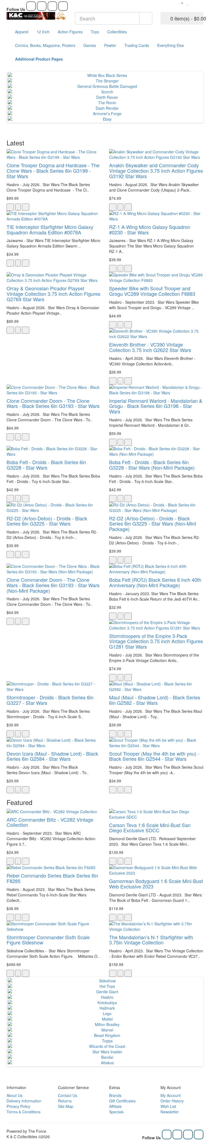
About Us (14, 1095)
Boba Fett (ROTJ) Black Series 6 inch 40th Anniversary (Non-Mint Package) (155, 582)
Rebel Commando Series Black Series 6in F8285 (52, 878)
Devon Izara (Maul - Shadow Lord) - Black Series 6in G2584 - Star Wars (52, 756)
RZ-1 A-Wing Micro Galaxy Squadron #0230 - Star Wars (149, 229)
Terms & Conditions (23, 1111)
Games (89, 45)
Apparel (21, 31)
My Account (171, 1095)
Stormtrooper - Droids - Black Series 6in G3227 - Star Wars (50, 700)
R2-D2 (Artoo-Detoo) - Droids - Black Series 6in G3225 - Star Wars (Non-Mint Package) (152, 524)
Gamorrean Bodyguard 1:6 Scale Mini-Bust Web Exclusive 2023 (156, 883)
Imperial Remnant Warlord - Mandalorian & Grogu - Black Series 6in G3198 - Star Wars (155, 406)
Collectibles (117, 31)
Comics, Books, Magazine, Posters (45, 45)
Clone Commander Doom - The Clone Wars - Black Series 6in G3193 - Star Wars (53, 403)
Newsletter (170, 1111)
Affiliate (115, 1106)
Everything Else (170, 45)
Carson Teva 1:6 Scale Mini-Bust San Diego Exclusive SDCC (150, 827)
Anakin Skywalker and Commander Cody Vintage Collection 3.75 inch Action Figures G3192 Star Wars (156, 171)
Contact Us (67, 1095)
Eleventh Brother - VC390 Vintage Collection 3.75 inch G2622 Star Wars (150, 347)
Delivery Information (24, 1101)
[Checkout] (200, 2)
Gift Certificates (122, 1101)
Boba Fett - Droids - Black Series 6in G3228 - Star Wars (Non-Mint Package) (152, 464)
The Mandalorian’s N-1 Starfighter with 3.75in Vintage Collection (151, 940)
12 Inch (43, 31)
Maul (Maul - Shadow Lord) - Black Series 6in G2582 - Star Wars (154, 700)
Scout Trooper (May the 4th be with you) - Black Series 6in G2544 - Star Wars (154, 756)
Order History (172, 1101)
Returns (65, 1101)
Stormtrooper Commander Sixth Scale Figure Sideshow (48, 940)
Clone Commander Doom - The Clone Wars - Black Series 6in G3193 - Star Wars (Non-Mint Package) (53, 585)
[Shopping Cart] (193, 2)
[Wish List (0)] (187, 2)
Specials (116, 1111)
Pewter (110, 45)
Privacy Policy (18, 1106)
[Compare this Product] (25, 207)
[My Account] (179, 2)
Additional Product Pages (39, 59)
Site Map (65, 1106)
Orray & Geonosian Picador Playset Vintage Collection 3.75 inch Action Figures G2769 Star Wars (53, 294)
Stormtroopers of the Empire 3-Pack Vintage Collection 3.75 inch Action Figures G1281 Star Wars (156, 641)
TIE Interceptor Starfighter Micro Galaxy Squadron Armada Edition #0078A (50, 229)
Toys (95, 31)
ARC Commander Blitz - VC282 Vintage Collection (50, 822)
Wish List (168, 1106)
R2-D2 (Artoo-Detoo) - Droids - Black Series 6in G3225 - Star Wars (47, 521)
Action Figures (70, 31)
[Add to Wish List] (18, 207)
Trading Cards (136, 45)
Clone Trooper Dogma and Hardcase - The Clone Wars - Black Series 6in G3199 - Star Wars (53, 171)
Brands (115, 1095)
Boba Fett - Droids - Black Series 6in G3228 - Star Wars (46, 464)
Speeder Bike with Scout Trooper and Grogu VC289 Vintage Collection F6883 (152, 291)
